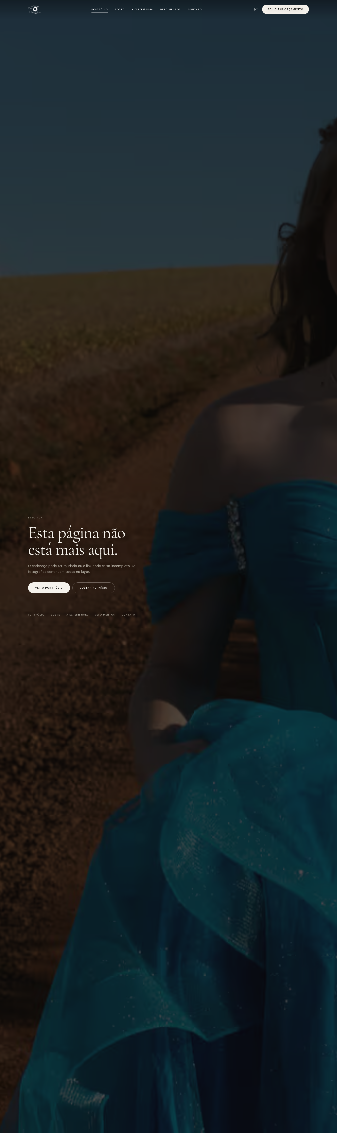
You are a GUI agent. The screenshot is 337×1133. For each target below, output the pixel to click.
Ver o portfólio (49, 587)
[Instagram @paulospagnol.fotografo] (256, 9)
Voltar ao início (94, 587)
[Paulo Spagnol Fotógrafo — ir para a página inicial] (34, 9)
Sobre (119, 9)
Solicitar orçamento (285, 9)
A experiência (142, 9)
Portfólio (99, 9)
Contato (195, 9)
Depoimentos (170, 9)
